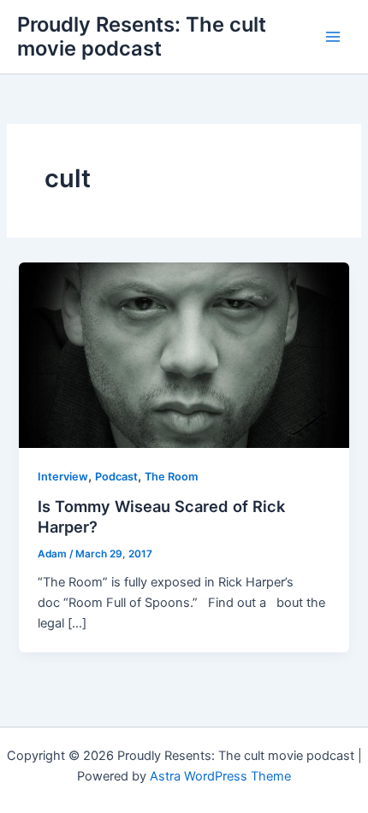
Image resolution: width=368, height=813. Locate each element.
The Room (171, 476)
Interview (63, 476)
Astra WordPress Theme (220, 776)
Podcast (116, 476)
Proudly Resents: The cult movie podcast (141, 36)
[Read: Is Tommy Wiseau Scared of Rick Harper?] (183, 354)
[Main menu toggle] (333, 37)
